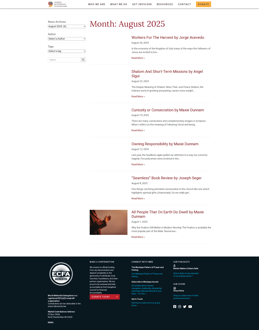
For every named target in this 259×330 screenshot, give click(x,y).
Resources (165, 4)
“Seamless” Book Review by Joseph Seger (167, 178)
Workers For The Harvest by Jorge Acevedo (168, 37)
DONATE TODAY (101, 297)
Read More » (138, 58)
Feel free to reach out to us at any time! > (146, 304)
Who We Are (96, 4)
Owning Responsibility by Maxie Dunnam (165, 144)
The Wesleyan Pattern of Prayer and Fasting (147, 275)
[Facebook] (174, 306)
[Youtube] (190, 306)
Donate (203, 4)
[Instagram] (179, 306)
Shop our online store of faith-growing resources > (186, 296)
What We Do (118, 4)
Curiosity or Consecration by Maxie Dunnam (168, 110)
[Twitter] (184, 306)
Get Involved (142, 4)
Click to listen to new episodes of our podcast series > (186, 274)
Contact (184, 4)
